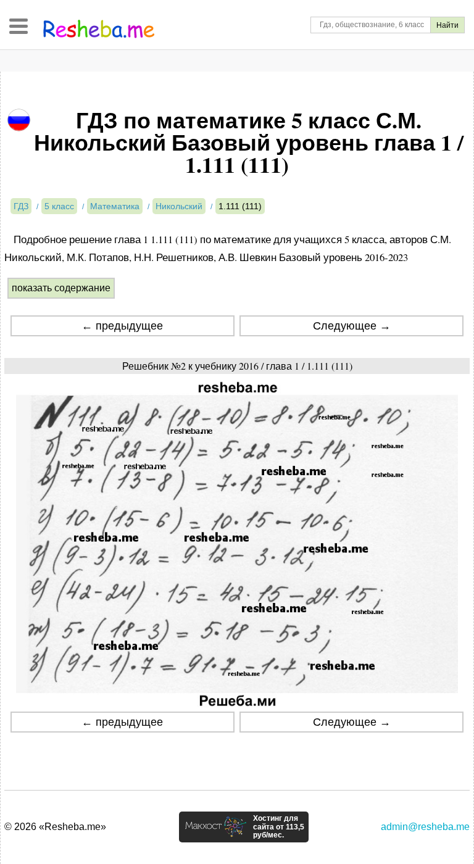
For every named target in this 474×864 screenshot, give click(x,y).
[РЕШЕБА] (98, 29)
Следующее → (352, 326)
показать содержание (61, 288)
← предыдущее (122, 326)
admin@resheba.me (425, 826)
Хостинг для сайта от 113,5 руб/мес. (278, 827)
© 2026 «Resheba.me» (55, 826)
